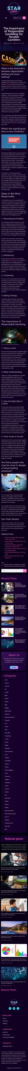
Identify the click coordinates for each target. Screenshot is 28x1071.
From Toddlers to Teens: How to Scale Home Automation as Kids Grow (20, 607)
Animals (7, 686)
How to (7, 817)
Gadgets (7, 779)
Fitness (7, 767)
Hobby (6, 807)
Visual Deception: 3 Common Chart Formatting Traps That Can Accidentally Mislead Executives (20, 631)
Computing (8, 736)
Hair (6, 795)
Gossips (7, 792)
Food (6, 773)
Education (7, 748)
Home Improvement (10, 813)
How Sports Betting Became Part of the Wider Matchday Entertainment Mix (21, 596)
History (7, 804)
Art (6, 689)
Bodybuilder (8, 711)
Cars (6, 723)
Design (6, 745)
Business (7, 714)
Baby (6, 695)
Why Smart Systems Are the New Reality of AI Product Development (20, 641)
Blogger (7, 708)
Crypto (7, 739)
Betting (9, 84)
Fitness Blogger (9, 770)
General (7, 789)
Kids (6, 829)
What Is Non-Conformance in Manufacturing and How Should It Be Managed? (20, 584)
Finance (7, 764)
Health (6, 801)
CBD (6, 729)
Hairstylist (7, 798)
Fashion (7, 757)
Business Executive (10, 717)
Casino (6, 726)
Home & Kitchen (9, 810)
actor (6, 680)
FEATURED (8, 761)
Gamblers (10, 564)
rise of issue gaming (13, 260)
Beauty (7, 701)
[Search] (24, 17)
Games (6, 785)
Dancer (6, 742)
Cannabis (7, 720)
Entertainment (9, 751)
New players (22, 564)
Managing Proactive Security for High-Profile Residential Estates (20, 618)
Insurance (7, 826)
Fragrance (7, 776)
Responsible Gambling (19, 566)
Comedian (7, 733)
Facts (6, 754)
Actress (7, 683)
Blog (6, 705)
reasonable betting (9, 566)
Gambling (16, 564)
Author (7, 692)
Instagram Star (9, 823)
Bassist (6, 698)
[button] (6, 18)
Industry (7, 820)
